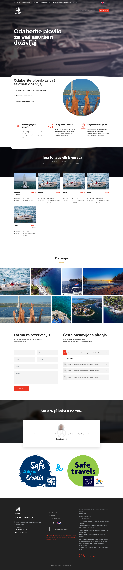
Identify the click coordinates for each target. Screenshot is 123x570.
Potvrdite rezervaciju (60, 529)
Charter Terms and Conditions (88, 557)
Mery (16, 226)
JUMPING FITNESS (17, 193)
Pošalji (21, 388)
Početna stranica (55, 513)
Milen (40, 192)
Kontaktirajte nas (88, 11)
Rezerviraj (104, 11)
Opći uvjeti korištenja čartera (87, 555)
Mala (89, 192)
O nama (78, 11)
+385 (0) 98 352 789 (20, 533)
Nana (65, 192)
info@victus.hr (20, 524)
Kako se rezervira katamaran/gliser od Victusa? (81, 353)
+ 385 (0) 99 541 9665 (21, 530)
